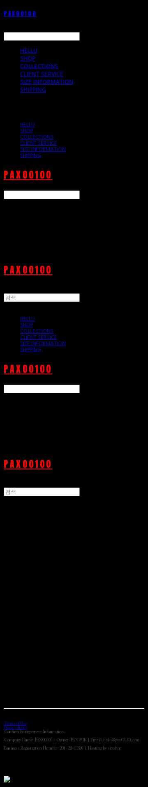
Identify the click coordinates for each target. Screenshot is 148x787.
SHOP (27, 58)
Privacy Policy (16, 728)
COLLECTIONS (39, 66)
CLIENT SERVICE (41, 74)
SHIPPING (33, 89)
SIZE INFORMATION (47, 82)
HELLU (28, 50)
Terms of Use (15, 724)
